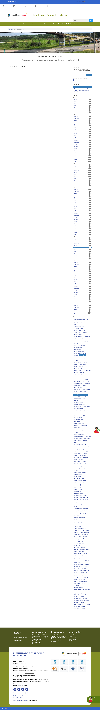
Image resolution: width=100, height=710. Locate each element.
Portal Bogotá (17, 636)
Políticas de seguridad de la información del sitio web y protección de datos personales (29, 696)
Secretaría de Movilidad (56, 634)
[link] (14, 689)
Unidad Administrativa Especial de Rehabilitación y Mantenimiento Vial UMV (58, 637)
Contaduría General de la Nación (39, 637)
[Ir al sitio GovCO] (3, 708)
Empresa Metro (54, 643)
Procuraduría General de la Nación (39, 634)
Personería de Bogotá (37, 640)
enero (82, 112)
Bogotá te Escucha (18, 640)
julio (82, 101)
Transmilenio (53, 641)
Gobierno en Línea (73, 637)
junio (82, 103)
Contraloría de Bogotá (37, 639)
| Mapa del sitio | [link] (24, 700)
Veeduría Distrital (36, 642)
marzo (82, 109)
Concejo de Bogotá (36, 643)
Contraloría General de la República (40, 636)
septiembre (82, 122)
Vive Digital (71, 640)
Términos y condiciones (19, 693)
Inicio (10, 29)
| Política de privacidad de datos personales (35, 693)
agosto (82, 99)
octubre (82, 120)
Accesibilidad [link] (16, 700)
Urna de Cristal (72, 639)
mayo (82, 105)
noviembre (82, 118)
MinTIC (70, 636)
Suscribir (89, 75)
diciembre (82, 116)
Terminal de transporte (56, 640)
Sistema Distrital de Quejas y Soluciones (20, 638)
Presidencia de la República (75, 634)
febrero (82, 111)
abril (82, 107)
